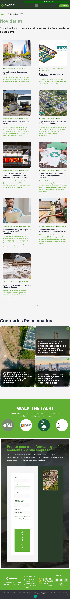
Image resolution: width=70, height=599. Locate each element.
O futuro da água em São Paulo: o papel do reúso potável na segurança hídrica (51, 379)
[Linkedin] (66, 580)
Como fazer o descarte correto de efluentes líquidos (17, 286)
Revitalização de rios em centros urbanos (16, 73)
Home (2, 14)
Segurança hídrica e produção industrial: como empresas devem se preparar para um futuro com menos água (52, 348)
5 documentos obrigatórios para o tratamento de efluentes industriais (17, 231)
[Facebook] (57, 580)
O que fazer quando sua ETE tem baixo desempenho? (52, 123)
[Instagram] (61, 584)
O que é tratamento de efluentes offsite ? (16, 123)
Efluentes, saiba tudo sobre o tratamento (51, 75)
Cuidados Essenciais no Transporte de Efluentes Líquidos (52, 230)
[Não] (67, 594)
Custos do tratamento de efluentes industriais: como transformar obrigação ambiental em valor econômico (17, 378)
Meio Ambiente (8, 68)
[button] (36, 5)
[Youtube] (61, 580)
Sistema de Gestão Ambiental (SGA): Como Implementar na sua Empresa (52, 175)
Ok (35, 596)
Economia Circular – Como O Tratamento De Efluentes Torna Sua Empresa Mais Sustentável (15, 175)
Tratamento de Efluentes (57, 68)
